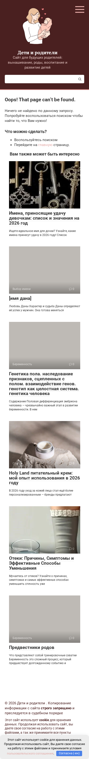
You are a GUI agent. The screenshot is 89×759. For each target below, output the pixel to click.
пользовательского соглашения (30, 753)
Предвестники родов (31, 647)
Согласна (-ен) (69, 753)
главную (45, 145)
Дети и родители (37, 52)
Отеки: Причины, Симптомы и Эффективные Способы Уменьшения (41, 563)
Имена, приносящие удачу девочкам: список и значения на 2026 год (44, 218)
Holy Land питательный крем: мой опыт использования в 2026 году (44, 478)
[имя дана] (20, 298)
